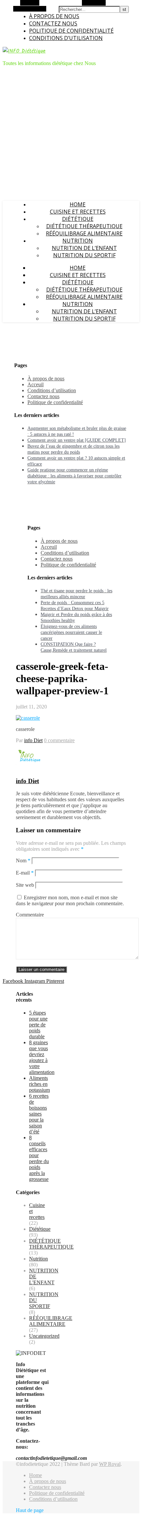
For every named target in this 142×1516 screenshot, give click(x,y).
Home (78, 204)
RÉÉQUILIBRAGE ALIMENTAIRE (84, 233)
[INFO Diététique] (24, 51)
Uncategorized (44, 1336)
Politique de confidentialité (71, 30)
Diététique (77, 219)
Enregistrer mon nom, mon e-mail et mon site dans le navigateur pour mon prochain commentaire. (70, 900)
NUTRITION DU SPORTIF (84, 255)
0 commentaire (59, 740)
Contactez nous (53, 23)
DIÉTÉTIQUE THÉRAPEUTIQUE (84, 226)
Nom (23, 860)
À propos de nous (54, 16)
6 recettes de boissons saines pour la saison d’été (39, 1113)
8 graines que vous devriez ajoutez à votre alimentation (41, 1057)
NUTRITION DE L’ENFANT (84, 248)
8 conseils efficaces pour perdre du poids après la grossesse (39, 1158)
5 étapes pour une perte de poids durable (38, 1024)
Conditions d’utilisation (66, 38)
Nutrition (77, 240)
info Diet (33, 740)
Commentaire (30, 914)
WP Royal (110, 1464)
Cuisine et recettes (78, 211)
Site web (25, 885)
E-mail (25, 873)
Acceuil (35, 384)
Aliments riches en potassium (39, 1084)
